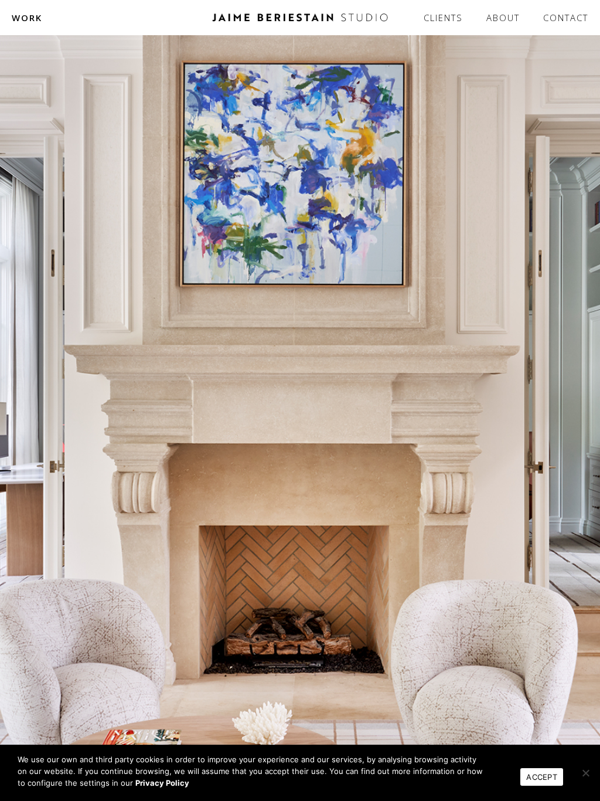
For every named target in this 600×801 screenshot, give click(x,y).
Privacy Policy (162, 783)
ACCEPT (541, 777)
